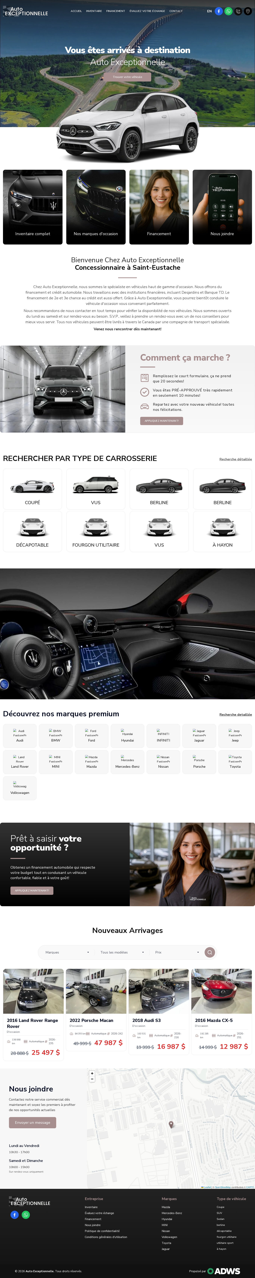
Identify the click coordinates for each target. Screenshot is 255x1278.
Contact (176, 11)
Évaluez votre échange (147, 11)
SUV (219, 1213)
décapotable (224, 1231)
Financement (115, 11)
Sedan (220, 1219)
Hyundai (167, 1219)
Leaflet (207, 1187)
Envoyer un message (32, 1122)
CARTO (250, 1187)
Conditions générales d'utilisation (106, 1237)
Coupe (220, 1207)
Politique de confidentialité (102, 1231)
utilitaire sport (225, 1243)
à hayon (221, 1249)
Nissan (166, 1231)
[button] (171, 1125)
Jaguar (166, 1249)
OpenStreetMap (223, 1187)
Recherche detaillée (236, 714)
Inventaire (94, 11)
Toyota (166, 1243)
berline (221, 1225)
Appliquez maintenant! (162, 421)
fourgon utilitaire (227, 1237)
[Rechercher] (210, 952)
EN (209, 11)
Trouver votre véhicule (127, 77)
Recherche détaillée (236, 459)
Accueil (76, 11)
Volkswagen (169, 1237)
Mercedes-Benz (172, 1213)
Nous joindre (93, 1225)
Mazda (166, 1207)
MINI (165, 1225)
